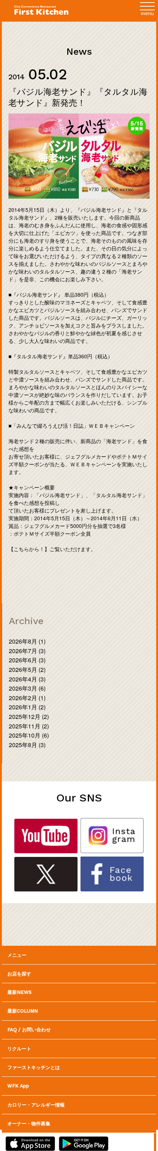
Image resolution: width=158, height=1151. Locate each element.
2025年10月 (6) (29, 735)
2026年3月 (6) (27, 688)
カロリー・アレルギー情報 (36, 1104)
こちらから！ (29, 549)
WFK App (18, 1086)
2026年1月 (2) (27, 707)
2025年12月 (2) (29, 716)
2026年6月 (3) (27, 660)
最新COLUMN (22, 1011)
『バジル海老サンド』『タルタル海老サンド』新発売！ (77, 96)
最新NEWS (19, 992)
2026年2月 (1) (27, 698)
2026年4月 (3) (27, 679)
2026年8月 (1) (27, 641)
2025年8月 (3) (27, 745)
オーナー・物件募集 (28, 1123)
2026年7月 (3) (27, 651)
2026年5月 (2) (27, 669)
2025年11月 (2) (29, 726)
